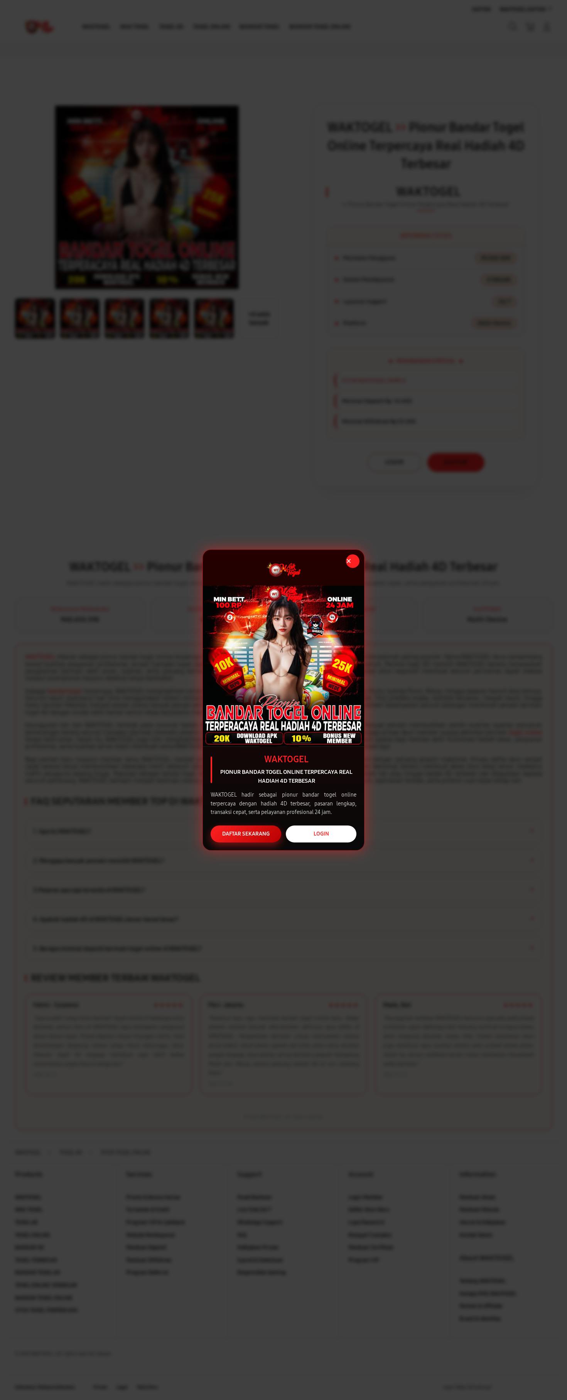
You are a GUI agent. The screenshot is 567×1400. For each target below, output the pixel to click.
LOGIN (321, 834)
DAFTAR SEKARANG (246, 834)
